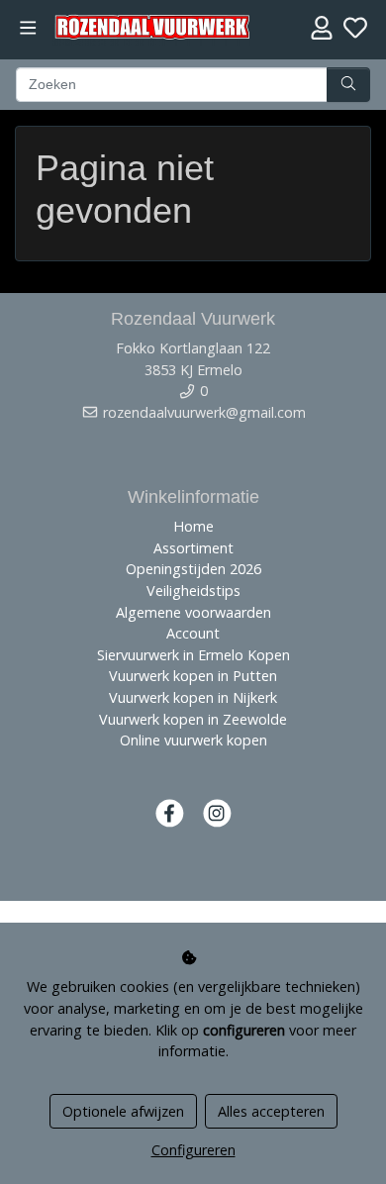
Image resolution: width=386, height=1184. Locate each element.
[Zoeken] (348, 85)
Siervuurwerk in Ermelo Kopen (193, 654)
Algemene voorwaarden (193, 612)
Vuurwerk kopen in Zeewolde (193, 719)
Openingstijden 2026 (193, 568)
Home (193, 526)
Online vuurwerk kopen (193, 740)
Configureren (193, 1149)
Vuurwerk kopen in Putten (193, 675)
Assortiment (193, 548)
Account (193, 633)
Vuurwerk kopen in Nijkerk (193, 697)
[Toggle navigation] (28, 28)
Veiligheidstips (193, 590)
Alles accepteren (271, 1111)
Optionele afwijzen (123, 1111)
